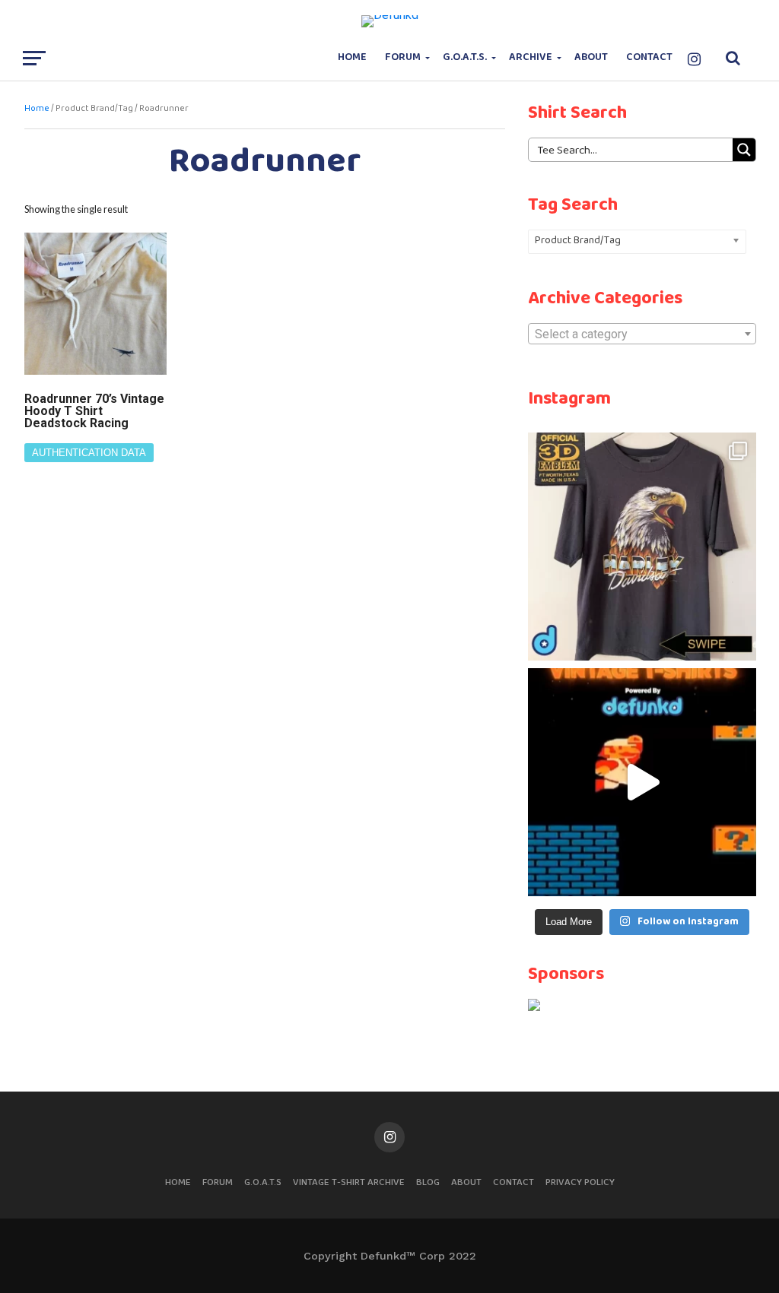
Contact (649, 57)
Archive (530, 57)
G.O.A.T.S (262, 1182)
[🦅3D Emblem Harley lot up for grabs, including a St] (642, 547)
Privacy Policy (580, 1182)
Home (352, 57)
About (591, 57)
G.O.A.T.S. (465, 57)
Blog (428, 1182)
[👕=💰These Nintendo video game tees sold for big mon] (642, 782)
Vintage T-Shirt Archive (349, 1182)
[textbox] (642, 334)
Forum (403, 57)
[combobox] (642, 333)
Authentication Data (89, 452)
